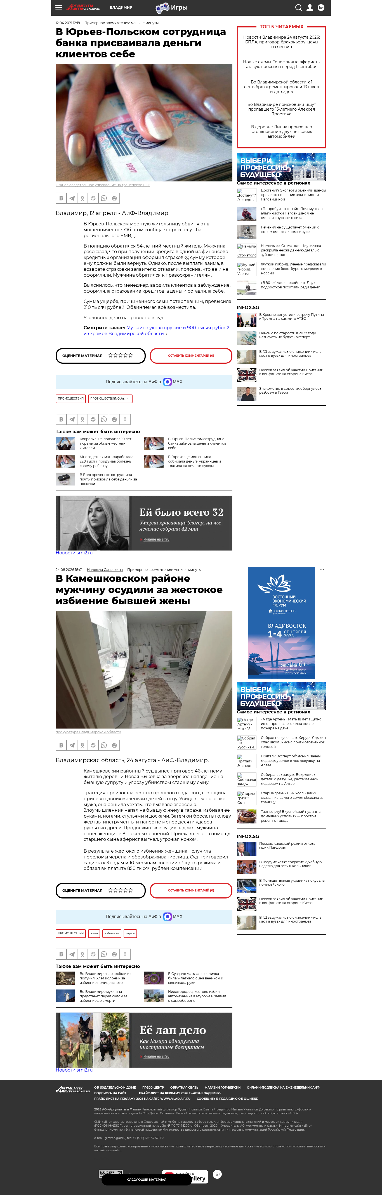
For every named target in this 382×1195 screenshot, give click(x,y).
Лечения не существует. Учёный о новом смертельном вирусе (290, 229)
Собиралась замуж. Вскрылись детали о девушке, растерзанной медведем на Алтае (290, 779)
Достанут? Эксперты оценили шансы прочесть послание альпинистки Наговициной (293, 194)
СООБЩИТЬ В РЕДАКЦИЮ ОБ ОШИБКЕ (227, 1099)
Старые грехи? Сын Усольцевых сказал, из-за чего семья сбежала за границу (292, 797)
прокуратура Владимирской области (88, 732)
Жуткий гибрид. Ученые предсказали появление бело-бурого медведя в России (293, 268)
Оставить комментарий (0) (191, 356)
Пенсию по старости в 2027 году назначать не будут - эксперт (287, 335)
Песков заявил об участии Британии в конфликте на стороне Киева (291, 372)
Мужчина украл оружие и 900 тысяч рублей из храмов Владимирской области (157, 330)
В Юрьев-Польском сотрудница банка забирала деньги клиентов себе (197, 443)
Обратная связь (184, 1087)
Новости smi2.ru (74, 553)
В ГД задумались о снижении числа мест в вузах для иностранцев (290, 354)
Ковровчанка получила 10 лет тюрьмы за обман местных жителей (105, 443)
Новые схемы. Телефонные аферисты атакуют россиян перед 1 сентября (281, 64)
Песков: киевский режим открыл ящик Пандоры (288, 845)
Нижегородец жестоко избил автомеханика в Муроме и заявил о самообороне (197, 996)
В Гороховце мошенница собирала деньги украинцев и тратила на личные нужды (194, 461)
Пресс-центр (153, 1087)
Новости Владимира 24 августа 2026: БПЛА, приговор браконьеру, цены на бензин (281, 42)
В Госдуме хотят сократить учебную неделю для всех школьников (290, 864)
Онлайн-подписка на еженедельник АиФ (283, 1087)
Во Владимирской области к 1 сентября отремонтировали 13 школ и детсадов (281, 87)
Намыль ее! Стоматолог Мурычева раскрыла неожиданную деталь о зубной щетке (291, 250)
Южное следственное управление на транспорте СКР (103, 185)
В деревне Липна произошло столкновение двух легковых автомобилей (281, 132)
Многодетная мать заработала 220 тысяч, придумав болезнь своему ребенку (106, 461)
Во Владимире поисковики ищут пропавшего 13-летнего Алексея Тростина (281, 109)
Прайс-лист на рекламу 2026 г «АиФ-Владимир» (180, 1093)
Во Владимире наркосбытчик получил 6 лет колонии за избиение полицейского (105, 978)
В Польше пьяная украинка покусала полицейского (292, 882)
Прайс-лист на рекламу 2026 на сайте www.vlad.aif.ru (142, 1099)
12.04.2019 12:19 (68, 23)
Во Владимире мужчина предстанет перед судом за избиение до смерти (104, 996)
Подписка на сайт (110, 1093)
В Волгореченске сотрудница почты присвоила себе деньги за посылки (108, 479)
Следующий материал (146, 1180)
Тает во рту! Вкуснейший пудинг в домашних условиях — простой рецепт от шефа (290, 816)
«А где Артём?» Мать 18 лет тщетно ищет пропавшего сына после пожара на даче (291, 723)
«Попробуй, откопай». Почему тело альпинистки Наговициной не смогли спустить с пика (292, 213)
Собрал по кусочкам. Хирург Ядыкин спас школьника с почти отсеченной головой (293, 742)
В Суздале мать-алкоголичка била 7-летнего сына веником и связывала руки (195, 978)
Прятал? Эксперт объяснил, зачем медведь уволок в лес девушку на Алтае (290, 760)
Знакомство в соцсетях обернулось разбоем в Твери (290, 391)
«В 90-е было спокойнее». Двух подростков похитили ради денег (290, 285)
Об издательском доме (115, 1087)
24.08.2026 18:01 (69, 570)
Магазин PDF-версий (222, 1087)
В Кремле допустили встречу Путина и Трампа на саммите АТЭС (291, 317)
